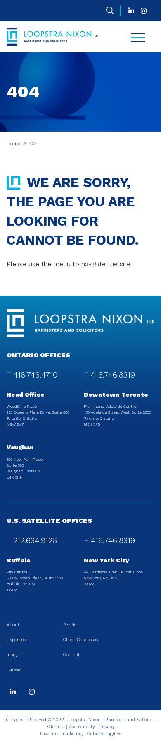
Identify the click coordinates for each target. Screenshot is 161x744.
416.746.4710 (35, 375)
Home (14, 144)
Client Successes (80, 640)
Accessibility (82, 727)
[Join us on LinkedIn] (131, 10)
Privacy (107, 727)
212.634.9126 (35, 540)
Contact (71, 654)
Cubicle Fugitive (104, 734)
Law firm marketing (61, 734)
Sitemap (55, 727)
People (69, 625)
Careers (14, 669)
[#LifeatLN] (144, 10)
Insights (15, 654)
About (13, 625)
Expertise (16, 640)
